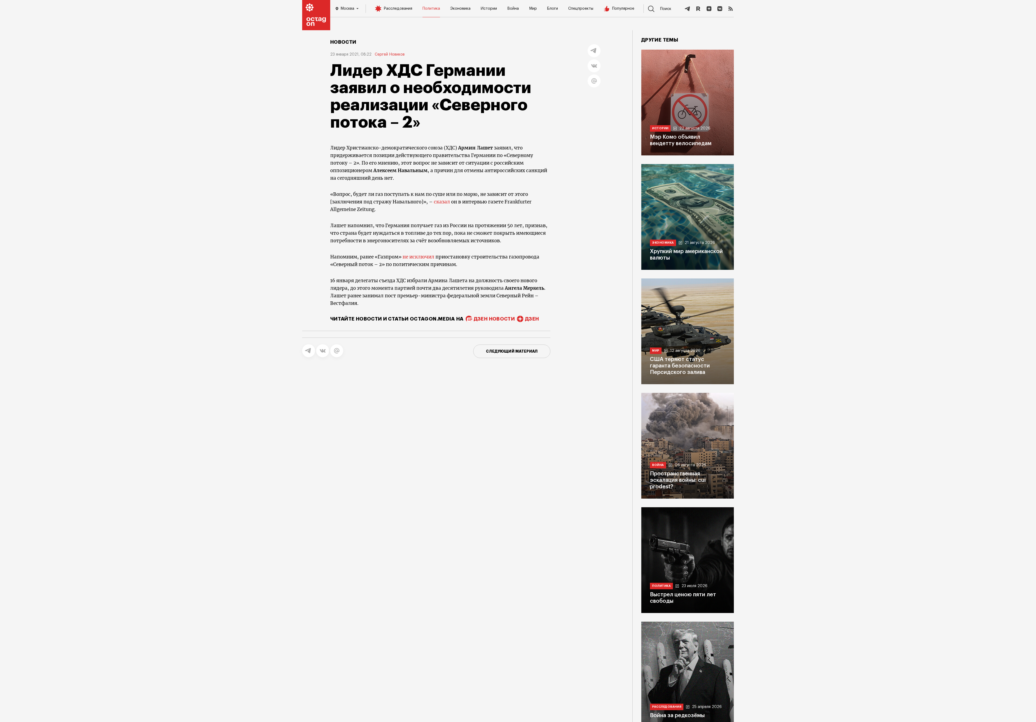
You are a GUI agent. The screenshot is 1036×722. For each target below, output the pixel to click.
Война (513, 9)
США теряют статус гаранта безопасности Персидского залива (680, 366)
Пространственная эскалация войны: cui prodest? (678, 480)
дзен (532, 318)
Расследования (398, 9)
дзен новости (494, 318)
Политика (431, 9)
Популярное (623, 9)
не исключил (418, 257)
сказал (442, 202)
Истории (489, 9)
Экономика (460, 9)
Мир (533, 9)
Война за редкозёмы (677, 715)
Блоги (552, 9)
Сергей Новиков (390, 54)
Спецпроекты (580, 9)
